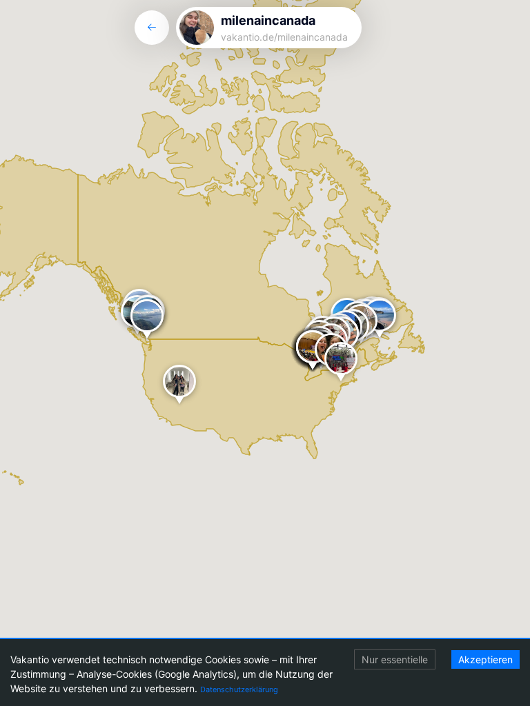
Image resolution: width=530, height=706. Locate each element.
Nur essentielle (395, 659)
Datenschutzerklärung (239, 689)
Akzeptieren (485, 659)
